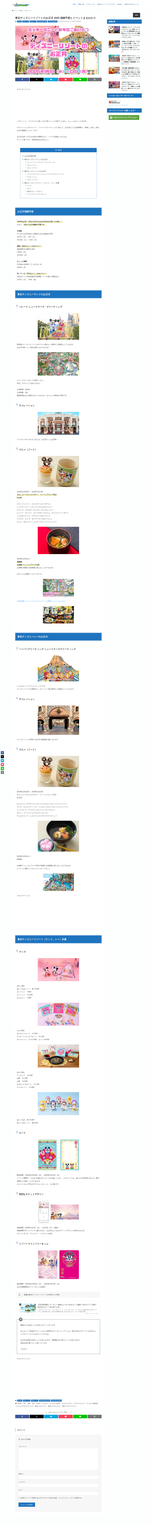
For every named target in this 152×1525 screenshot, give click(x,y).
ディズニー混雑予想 (92, 1403)
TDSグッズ (33, 21)
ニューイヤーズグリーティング (24, 1406)
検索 (136, 15)
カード (29, 188)
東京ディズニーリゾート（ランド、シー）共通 (41, 183)
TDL (24, 1403)
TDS (33, 1403)
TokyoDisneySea (52, 21)
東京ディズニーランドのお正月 (36, 159)
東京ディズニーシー (40, 1406)
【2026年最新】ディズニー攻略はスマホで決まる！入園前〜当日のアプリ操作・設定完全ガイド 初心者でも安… (67, 1306)
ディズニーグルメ (67, 1403)
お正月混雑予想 (30, 156)
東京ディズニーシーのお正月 (35, 171)
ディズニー (45, 1403)
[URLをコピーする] (95, 79)
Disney (19, 21)
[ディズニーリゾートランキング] (114, 103)
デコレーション (32, 165)
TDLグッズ (25, 21)
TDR (29, 1403)
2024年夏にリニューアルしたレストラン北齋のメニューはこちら (41, 601)
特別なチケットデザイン (35, 191)
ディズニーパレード (79, 1403)
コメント (22, 1446)
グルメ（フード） (33, 168)
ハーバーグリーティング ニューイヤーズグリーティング (45, 174)
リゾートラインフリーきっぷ (36, 194)
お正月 (38, 1403)
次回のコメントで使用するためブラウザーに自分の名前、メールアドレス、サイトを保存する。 (52, 1498)
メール (22, 1482)
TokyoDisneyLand (42, 21)
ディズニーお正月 (55, 1403)
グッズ (29, 186)
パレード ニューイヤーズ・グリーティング (41, 162)
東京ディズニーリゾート (69, 1406)
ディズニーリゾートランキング (118, 105)
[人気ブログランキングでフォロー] (124, 119)
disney (20, 1403)
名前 (21, 1474)
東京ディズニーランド (54, 1406)
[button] (22, 79)
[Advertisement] (32, 104)
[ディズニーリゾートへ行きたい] (21, 4)
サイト (21, 1490)
